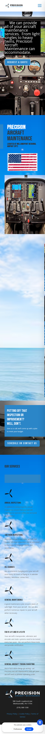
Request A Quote (17, 62)
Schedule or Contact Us (22, 443)
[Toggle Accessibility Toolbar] (40, 722)
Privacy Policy (12, 714)
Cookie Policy (24, 714)
